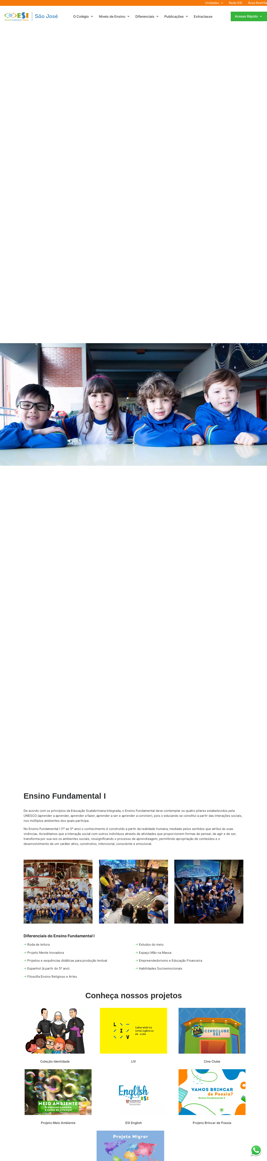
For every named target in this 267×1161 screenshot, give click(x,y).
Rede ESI (235, 3)
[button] (28, 892)
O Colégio (81, 16)
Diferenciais (144, 16)
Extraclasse (203, 16)
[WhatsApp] (256, 1150)
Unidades (212, 3)
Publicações (174, 16)
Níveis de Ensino (112, 16)
